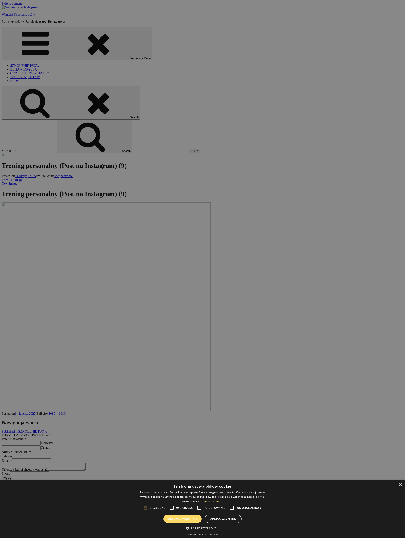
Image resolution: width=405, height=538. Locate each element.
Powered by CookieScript (202, 534)
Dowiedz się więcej (211, 501)
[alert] (202, 269)
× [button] (400, 484)
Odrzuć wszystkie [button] (223, 519)
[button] (202, 528)
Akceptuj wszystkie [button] (182, 519)
